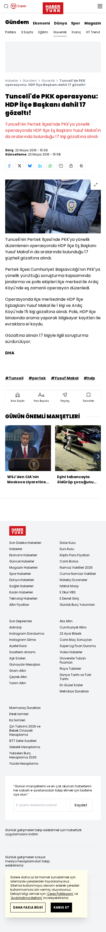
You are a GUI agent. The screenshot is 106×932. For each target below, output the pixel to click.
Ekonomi (41, 23)
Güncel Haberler (21, 561)
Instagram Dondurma (26, 633)
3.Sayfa (27, 32)
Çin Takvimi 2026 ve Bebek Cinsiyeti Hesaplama (24, 730)
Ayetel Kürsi (18, 646)
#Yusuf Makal (64, 378)
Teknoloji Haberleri (23, 598)
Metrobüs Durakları (74, 691)
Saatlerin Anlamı (22, 652)
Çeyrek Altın (18, 677)
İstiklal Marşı (69, 586)
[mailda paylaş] (61, 166)
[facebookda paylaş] (9, 166)
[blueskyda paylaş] (30, 166)
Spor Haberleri (20, 573)
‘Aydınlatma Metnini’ (26, 898)
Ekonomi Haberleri (23, 555)
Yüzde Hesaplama (23, 763)
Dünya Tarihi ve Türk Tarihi (75, 677)
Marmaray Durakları (25, 708)
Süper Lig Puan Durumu (78, 646)
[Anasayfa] (17, 531)
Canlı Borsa (69, 561)
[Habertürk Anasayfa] (53, 7)
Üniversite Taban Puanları (73, 660)
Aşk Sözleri (17, 658)
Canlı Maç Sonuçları (76, 639)
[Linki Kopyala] (81, 166)
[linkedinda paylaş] (40, 166)
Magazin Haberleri (23, 567)
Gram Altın (17, 670)
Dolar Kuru (68, 543)
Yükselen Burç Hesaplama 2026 (23, 755)
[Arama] (6, 6)
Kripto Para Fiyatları (75, 555)
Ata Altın (66, 621)
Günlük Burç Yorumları (77, 604)
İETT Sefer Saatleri (23, 741)
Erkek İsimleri (19, 714)
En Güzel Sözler (71, 685)
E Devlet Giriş (69, 598)
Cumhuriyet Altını (73, 627)
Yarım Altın (17, 683)
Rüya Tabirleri (70, 668)
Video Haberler (71, 652)
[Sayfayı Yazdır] (71, 166)
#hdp (89, 378)
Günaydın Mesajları (24, 664)
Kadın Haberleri (21, 592)
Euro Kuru (67, 549)
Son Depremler (20, 621)
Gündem (17, 22)
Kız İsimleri (17, 720)
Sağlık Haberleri (21, 586)
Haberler (11, 80)
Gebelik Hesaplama (24, 747)
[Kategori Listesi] (100, 6)
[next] (98, 456)
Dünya (60, 23)
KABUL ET (61, 907)
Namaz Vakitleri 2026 (76, 567)
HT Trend (93, 32)
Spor (75, 23)
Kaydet (81, 805)
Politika (10, 32)
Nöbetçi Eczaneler (73, 580)
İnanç (76, 32)
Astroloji (15, 627)
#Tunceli (14, 378)
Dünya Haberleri (21, 580)
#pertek (37, 378)
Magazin (92, 23)
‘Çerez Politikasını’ (60, 894)
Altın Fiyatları (19, 604)
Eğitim (43, 32)
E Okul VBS (68, 592)
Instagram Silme (22, 639)
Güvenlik (60, 32)
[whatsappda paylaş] (50, 166)
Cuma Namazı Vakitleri (78, 573)
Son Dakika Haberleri (25, 543)
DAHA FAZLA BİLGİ (28, 907)
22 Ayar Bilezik (70, 633)
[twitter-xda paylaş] (19, 166)
